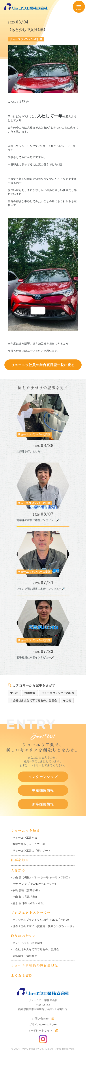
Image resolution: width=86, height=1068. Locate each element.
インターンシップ (43, 777)
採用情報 (30, 693)
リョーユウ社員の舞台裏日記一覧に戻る (43, 365)
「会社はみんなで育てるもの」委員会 (33, 700)
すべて (14, 693)
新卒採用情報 (43, 804)
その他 (67, 700)
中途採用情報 (43, 790)
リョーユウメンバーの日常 (58, 693)
